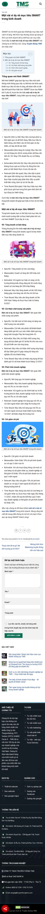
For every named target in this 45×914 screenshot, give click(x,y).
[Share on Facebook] (20, 531)
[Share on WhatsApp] (16, 531)
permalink (36, 539)
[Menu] (5, 4)
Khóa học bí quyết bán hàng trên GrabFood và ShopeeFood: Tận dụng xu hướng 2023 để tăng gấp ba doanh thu (25, 664)
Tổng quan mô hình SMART (15, 57)
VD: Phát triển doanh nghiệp (18, 68)
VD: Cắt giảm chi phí (15, 70)
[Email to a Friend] (29, 531)
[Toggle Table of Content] (29, 54)
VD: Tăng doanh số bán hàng (18, 63)
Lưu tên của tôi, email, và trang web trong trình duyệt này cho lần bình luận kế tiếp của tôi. (21, 627)
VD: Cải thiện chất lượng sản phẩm (20, 65)
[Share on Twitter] (25, 531)
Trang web (9, 613)
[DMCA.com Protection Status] (23, 907)
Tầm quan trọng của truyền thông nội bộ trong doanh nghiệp (24, 688)
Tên (7, 592)
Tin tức (4, 12)
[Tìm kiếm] (40, 3)
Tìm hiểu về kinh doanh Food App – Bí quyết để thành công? (24, 681)
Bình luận (9, 571)
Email (7, 602)
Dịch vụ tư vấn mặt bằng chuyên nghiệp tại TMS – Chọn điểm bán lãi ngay (26, 673)
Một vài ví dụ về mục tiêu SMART (17, 60)
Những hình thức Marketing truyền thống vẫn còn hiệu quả (34, 547)
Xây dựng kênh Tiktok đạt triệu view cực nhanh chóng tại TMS (25, 655)
